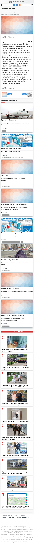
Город (16, 515)
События (17, 14)
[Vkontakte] (3, 37)
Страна (4, 517)
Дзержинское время (9, 14)
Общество (11, 517)
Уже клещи (5, 175)
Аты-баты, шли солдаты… (10, 288)
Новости (7, 186)
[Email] (10, 37)
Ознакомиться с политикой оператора (10, 542)
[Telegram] (8, 37)
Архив (2, 14)
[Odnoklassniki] (5, 37)
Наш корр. (13, 12)
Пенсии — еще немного (9, 260)
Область (23, 515)
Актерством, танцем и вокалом (12, 315)
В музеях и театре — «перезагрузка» (14, 204)
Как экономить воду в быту (11, 149)
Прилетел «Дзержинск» (9, 120)
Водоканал (7, 157)
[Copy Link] (13, 37)
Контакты (24, 517)
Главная (5, 515)
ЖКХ (22, 157)
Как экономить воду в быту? (11, 233)
